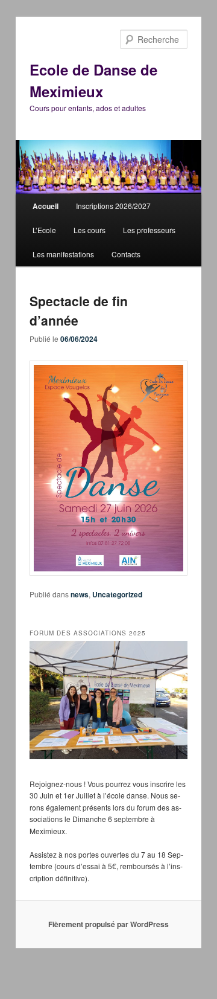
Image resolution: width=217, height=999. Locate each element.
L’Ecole (44, 230)
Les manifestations (63, 254)
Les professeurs (149, 230)
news (80, 594)
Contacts (126, 254)
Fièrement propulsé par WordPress (108, 924)
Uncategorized (117, 594)
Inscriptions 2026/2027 (113, 206)
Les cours (89, 230)
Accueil (45, 206)
